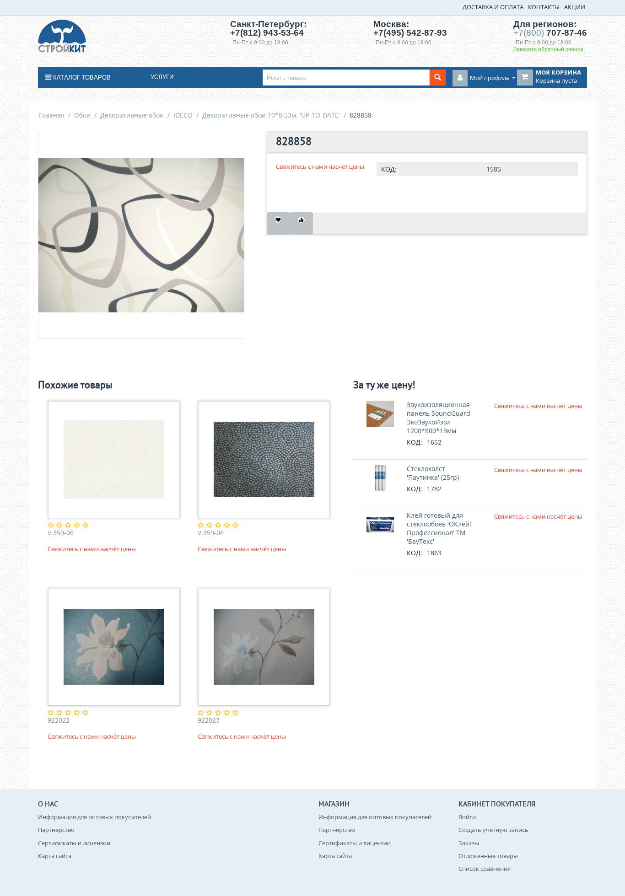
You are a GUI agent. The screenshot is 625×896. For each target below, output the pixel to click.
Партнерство (56, 830)
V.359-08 (211, 533)
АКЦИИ (574, 7)
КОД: (389, 169)
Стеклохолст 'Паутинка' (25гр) (433, 473)
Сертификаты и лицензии (74, 843)
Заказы (468, 843)
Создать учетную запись (493, 830)
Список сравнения (484, 868)
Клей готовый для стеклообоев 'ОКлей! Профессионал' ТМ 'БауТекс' (439, 528)
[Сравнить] (301, 223)
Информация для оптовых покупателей (94, 817)
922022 (59, 720)
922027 (209, 720)
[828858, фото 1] (140, 235)
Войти (467, 817)
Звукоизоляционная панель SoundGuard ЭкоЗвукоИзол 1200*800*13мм (438, 417)
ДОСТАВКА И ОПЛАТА (493, 7)
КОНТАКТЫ (544, 7)
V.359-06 (61, 533)
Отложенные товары (488, 856)
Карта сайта (54, 856)
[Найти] (438, 78)
